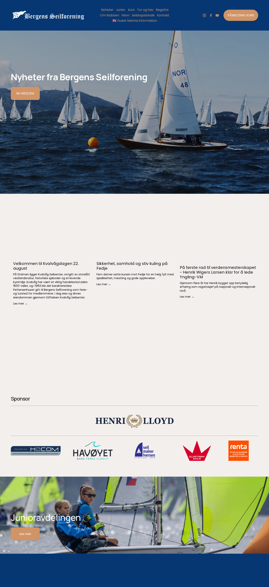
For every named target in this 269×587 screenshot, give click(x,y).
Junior (120, 9)
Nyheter (107, 9)
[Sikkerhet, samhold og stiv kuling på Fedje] (135, 256)
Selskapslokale (143, 15)
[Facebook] (211, 15)
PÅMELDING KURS (241, 15)
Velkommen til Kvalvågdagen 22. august (46, 266)
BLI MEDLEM (25, 93)
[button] (251, 249)
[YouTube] (217, 15)
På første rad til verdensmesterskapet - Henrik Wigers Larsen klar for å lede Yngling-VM (218, 272)
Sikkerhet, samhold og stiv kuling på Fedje (132, 266)
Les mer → (20, 304)
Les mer (25, 534)
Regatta (162, 9)
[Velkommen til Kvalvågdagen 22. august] (52, 256)
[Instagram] (204, 15)
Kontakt (163, 15)
